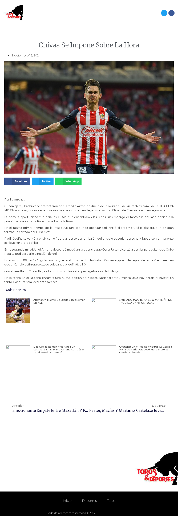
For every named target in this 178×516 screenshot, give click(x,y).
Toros (111, 501)
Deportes (89, 501)
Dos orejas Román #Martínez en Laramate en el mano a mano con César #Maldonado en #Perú (58, 349)
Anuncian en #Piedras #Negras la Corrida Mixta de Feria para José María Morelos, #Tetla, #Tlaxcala (145, 349)
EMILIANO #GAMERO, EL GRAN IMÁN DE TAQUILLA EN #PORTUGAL (145, 301)
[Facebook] (171, 13)
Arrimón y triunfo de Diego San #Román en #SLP (59, 301)
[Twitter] (164, 13)
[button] (120, 13)
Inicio (67, 501)
